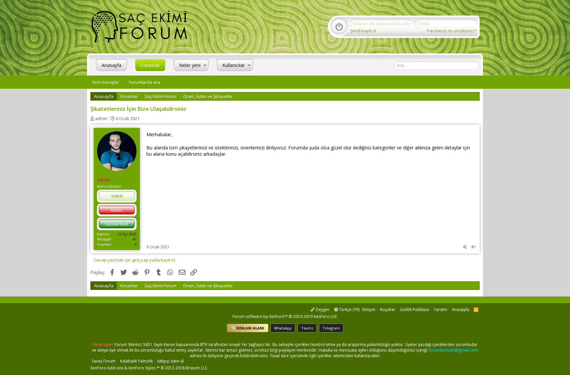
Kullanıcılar (233, 65)
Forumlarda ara (144, 82)
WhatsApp (283, 328)
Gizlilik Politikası (414, 309)
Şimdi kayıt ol (363, 31)
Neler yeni (190, 65)
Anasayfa (111, 65)
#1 (473, 247)
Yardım (440, 309)
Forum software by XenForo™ (285, 316)
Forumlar (150, 65)
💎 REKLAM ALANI (247, 328)
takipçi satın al (170, 361)
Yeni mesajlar (105, 82)
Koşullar (387, 309)
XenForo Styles (142, 368)
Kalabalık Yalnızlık (136, 361)
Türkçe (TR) (349, 309)
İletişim (368, 309)
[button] (205, 65)
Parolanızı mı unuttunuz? (451, 31)
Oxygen (322, 309)
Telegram (331, 328)
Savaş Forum (103, 361)
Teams (307, 328)
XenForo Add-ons (106, 368)
